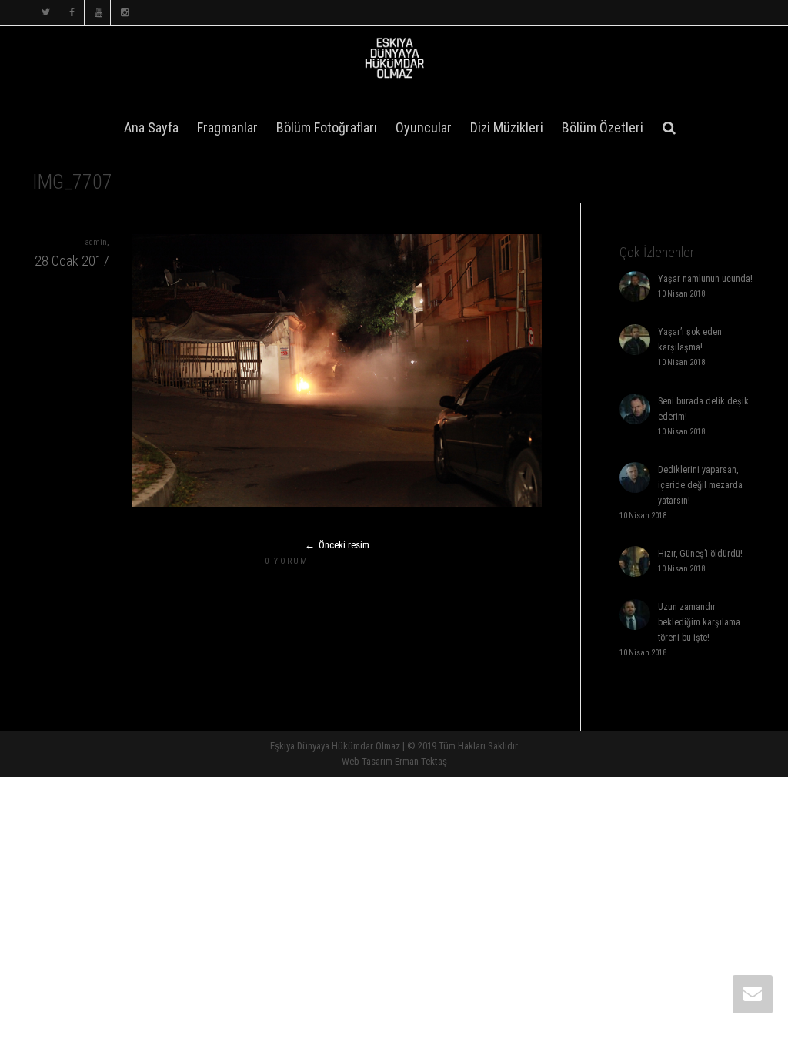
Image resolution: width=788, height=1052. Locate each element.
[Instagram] (124, 12)
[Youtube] (98, 12)
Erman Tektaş (421, 761)
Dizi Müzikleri (506, 127)
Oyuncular (424, 127)
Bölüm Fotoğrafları (326, 127)
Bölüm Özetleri (602, 127)
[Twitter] (45, 12)
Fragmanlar (227, 127)
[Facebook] (72, 12)
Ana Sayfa (151, 127)
